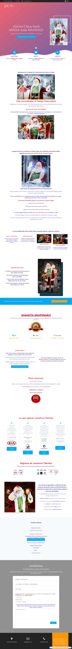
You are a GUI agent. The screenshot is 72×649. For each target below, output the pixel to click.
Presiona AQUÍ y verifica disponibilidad (20, 366)
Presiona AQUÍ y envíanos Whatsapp (59, 301)
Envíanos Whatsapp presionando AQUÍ (26, 36)
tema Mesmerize (63, 644)
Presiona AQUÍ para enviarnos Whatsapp (35, 539)
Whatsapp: (19, 599)
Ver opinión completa (12, 449)
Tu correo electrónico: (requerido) (27, 584)
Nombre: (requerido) (22, 579)
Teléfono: (19, 589)
